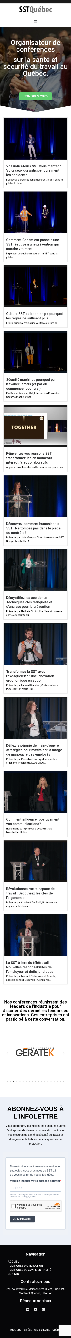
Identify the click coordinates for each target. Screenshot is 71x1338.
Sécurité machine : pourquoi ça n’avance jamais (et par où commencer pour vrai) (30, 384)
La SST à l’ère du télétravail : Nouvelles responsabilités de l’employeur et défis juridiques (29, 967)
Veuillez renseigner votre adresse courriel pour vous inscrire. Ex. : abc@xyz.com (34, 1196)
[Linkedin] (27, 1309)
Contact (14, 1274)
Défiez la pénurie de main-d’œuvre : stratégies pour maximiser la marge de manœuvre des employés (34, 749)
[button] (35, 22)
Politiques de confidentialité (29, 1269)
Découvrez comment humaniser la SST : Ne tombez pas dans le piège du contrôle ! (33, 528)
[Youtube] (35, 1309)
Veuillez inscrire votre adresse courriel (35, 1181)
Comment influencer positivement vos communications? (32, 821)
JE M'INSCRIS (22, 1218)
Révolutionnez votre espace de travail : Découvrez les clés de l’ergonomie (30, 893)
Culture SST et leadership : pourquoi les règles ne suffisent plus (34, 316)
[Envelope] (43, 1309)
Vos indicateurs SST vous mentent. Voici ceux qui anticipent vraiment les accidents (34, 170)
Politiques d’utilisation (25, 1265)
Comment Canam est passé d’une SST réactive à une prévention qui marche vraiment (32, 244)
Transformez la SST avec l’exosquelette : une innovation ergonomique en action (30, 676)
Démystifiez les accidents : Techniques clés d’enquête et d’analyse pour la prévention (29, 602)
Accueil (13, 1261)
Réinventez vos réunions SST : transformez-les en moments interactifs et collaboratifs (29, 457)
